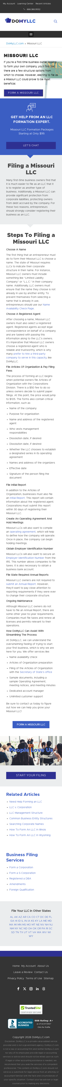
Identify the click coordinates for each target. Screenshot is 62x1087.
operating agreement (23, 532)
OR (39, 928)
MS (24, 924)
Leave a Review (23, 972)
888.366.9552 (33, 9)
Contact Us (41, 972)
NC (21, 928)
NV (42, 924)
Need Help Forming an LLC (25, 801)
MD (50, 921)
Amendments (17, 884)
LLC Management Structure (26, 813)
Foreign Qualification (21, 889)
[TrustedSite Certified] (31, 1009)
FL (50, 917)
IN (25, 921)
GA (12, 921)
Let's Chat (31, 145)
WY (31, 936)
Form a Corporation (21, 867)
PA (43, 928)
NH (47, 924)
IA (29, 921)
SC (50, 928)
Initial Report (17, 498)
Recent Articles (43, 4)
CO (33, 917)
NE (38, 924)
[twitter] (24, 989)
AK (16, 917)
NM (12, 928)
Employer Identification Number (25, 558)
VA (34, 932)
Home (16, 966)
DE (46, 917)
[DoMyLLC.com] (20, 21)
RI (47, 928)
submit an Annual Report (21, 584)
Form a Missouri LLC (23, 93)
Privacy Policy (16, 978)
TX (21, 932)
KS (32, 921)
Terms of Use (34, 978)
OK (34, 928)
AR (24, 917)
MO (29, 924)
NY (16, 928)
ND (25, 928)
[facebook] (18, 989)
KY (36, 921)
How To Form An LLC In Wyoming (30, 835)
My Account (9, 4)
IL (22, 921)
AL (11, 917)
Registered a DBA (20, 878)
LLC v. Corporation (20, 807)
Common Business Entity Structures (30, 818)
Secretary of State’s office (36, 672)
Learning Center (25, 4)
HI (16, 921)
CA (29, 917)
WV (44, 932)
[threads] (44, 989)
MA (11, 924)
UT (25, 932)
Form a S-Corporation (22, 873)
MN (19, 924)
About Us (43, 966)
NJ (51, 924)
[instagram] (31, 989)
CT (37, 917)
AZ (20, 917)
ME (45, 921)
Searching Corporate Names (26, 824)
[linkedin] (37, 989)
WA (39, 932)
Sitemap (49, 978)
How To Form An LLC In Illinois (27, 829)
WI (49, 932)
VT (30, 932)
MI (15, 924)
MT (33, 924)
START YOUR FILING (31, 775)
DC (42, 917)
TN (17, 932)
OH (30, 928)
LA (40, 921)
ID (19, 921)
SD (13, 932)
